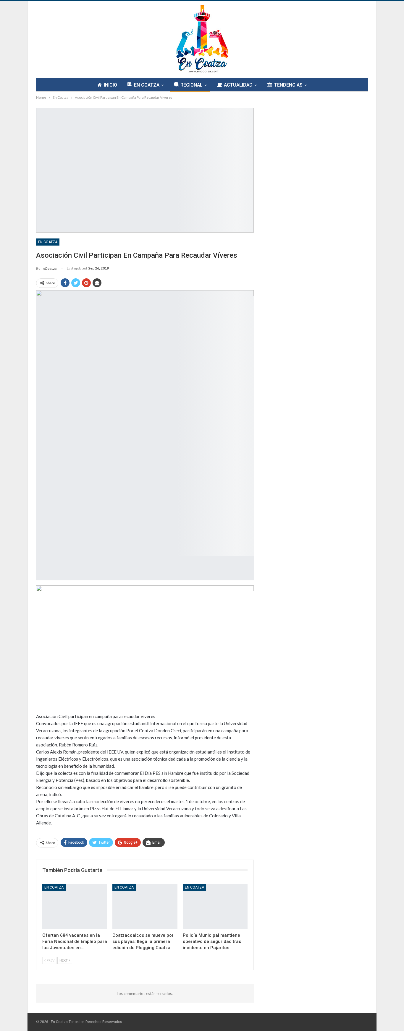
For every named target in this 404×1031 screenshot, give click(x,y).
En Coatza (47, 242)
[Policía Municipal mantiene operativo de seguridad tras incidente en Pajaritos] (215, 906)
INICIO (110, 85)
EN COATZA (146, 85)
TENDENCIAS (288, 85)
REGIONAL (191, 85)
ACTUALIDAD (238, 85)
